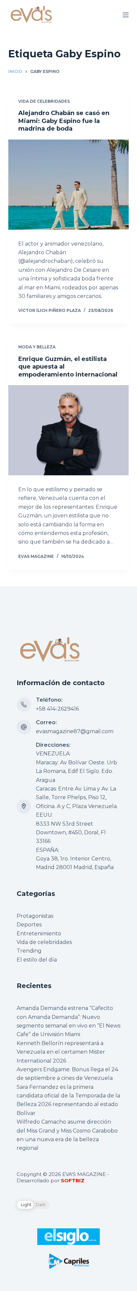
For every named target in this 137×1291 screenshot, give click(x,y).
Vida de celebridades (44, 101)
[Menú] (126, 15)
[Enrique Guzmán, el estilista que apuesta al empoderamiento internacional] (68, 430)
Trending (29, 951)
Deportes (29, 924)
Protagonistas (35, 916)
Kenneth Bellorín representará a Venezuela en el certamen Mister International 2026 (61, 1052)
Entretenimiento (39, 933)
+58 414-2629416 (57, 709)
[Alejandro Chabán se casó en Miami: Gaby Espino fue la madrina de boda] (68, 185)
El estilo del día (37, 960)
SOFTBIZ (72, 1180)
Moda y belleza (37, 346)
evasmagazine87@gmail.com (74, 731)
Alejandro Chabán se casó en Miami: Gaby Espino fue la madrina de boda (63, 120)
